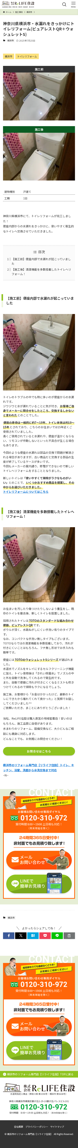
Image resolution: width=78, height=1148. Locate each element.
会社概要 (18, 1126)
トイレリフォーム (27, 56)
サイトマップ (57, 1126)
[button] (8, 935)
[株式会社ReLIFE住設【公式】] (18, 4)
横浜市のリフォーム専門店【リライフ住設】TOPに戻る (40, 1074)
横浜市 (10, 40)
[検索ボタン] (64, 4)
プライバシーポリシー (36, 1126)
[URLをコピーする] (69, 935)
